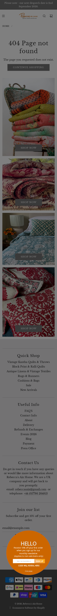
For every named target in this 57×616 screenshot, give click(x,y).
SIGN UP (39, 561)
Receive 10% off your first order (29, 551)
